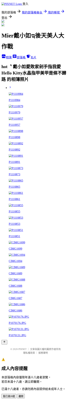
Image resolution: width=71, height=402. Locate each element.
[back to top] (4, 342)
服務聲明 (43, 352)
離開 (21, 396)
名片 (33, 57)
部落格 (21, 57)
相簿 (9, 57)
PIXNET (22, 349)
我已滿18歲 (9, 396)
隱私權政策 (29, 352)
